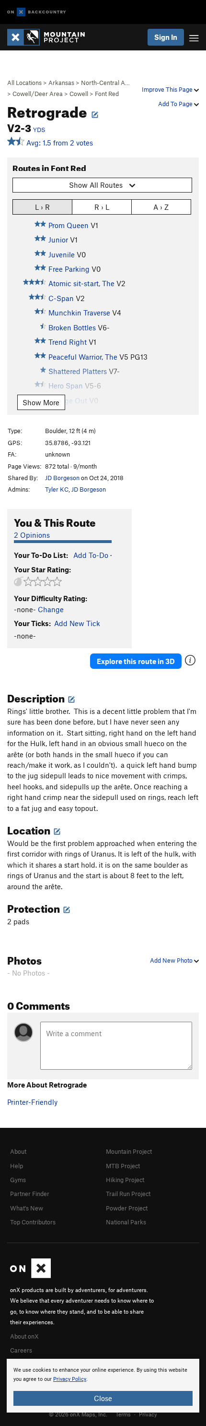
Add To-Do (90, 555)
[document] (103, 1386)
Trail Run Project (128, 1193)
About (18, 1151)
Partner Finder (29, 1193)
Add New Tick (77, 623)
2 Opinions (32, 535)
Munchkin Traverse (79, 312)
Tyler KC (57, 489)
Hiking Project (125, 1180)
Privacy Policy (69, 1379)
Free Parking (69, 269)
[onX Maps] (30, 1276)
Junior (58, 239)
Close (103, 1398)
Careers (21, 1350)
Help (16, 1166)
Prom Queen (68, 225)
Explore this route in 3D (136, 661)
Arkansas (61, 82)
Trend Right (67, 342)
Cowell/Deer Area (37, 93)
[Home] (50, 37)
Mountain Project (129, 1151)
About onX (24, 1336)
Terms (123, 1414)
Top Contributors (33, 1222)
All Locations (24, 82)
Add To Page (176, 104)
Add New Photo (172, 960)
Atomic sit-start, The (81, 283)
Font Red (107, 93)
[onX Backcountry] (36, 12)
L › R (42, 207)
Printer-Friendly (32, 1102)
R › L (101, 207)
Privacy (148, 1414)
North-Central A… (105, 82)
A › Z (161, 207)
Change (51, 609)
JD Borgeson (62, 478)
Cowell (78, 93)
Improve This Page (168, 89)
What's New (26, 1208)
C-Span (61, 298)
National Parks (126, 1222)
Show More (41, 402)
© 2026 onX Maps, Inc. (78, 1414)
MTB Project (123, 1166)
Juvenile (61, 254)
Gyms (18, 1180)
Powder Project (127, 1208)
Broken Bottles (72, 327)
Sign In (165, 37)
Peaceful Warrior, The (82, 356)
